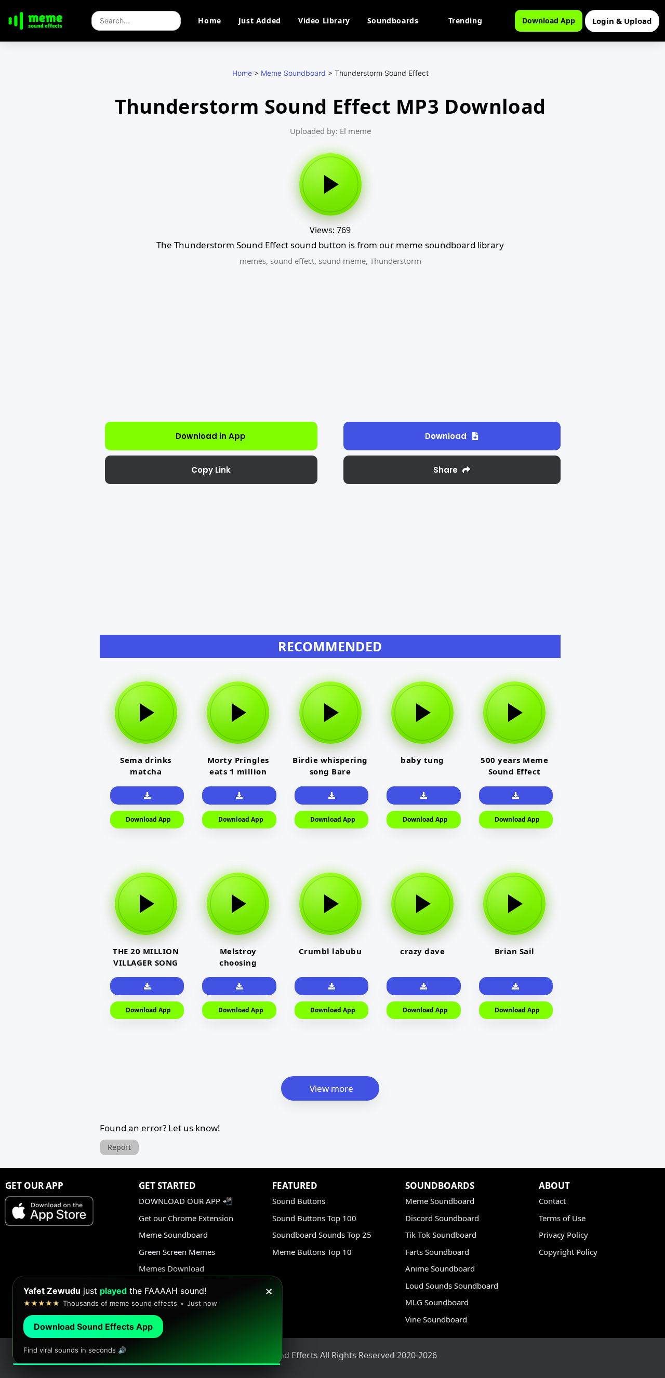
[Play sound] (330, 184)
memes (253, 261)
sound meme (342, 261)
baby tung (422, 760)
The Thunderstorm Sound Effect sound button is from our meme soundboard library (330, 245)
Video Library (324, 20)
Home (209, 20)
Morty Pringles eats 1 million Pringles (238, 771)
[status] (147, 1321)
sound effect (292, 261)
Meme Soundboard (293, 73)
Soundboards (393, 20)
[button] (211, 470)
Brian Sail (515, 951)
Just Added (259, 20)
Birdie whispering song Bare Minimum (330, 771)
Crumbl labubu (330, 951)
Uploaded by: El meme (330, 131)
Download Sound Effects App (93, 1326)
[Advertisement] (44, 265)
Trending (465, 20)
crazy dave (422, 951)
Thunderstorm (395, 261)
